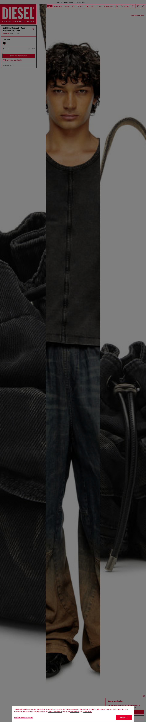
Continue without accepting (23, 717)
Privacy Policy (74, 711)
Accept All (123, 717)
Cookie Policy (87, 711)
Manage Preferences (55, 711)
